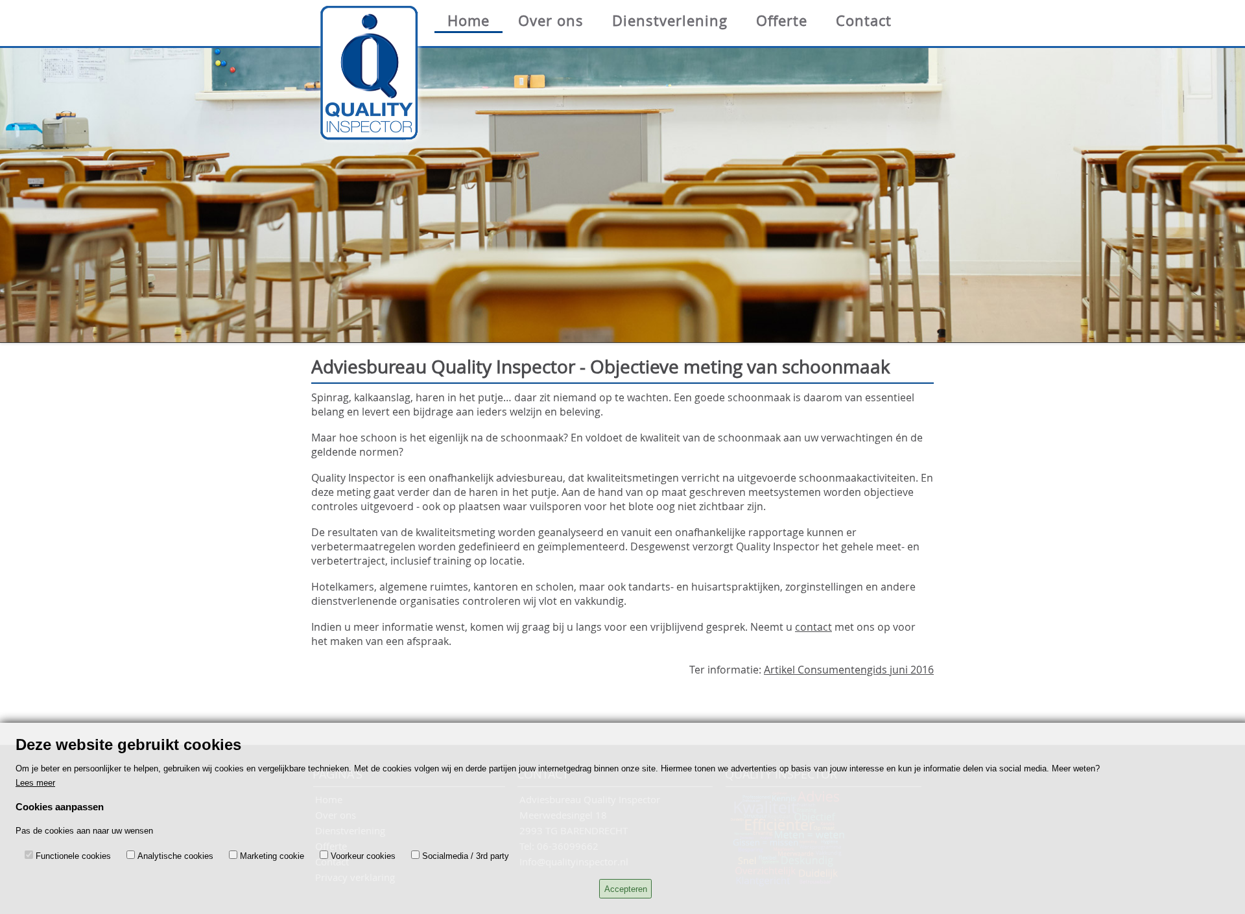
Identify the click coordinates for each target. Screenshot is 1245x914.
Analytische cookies (175, 856)
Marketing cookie (272, 856)
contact (813, 627)
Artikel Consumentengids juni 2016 (849, 669)
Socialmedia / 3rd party (465, 856)
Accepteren (625, 889)
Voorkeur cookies (363, 856)
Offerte (781, 20)
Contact (864, 20)
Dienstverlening (670, 20)
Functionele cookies (73, 856)
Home (468, 20)
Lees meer (35, 783)
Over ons (551, 20)
